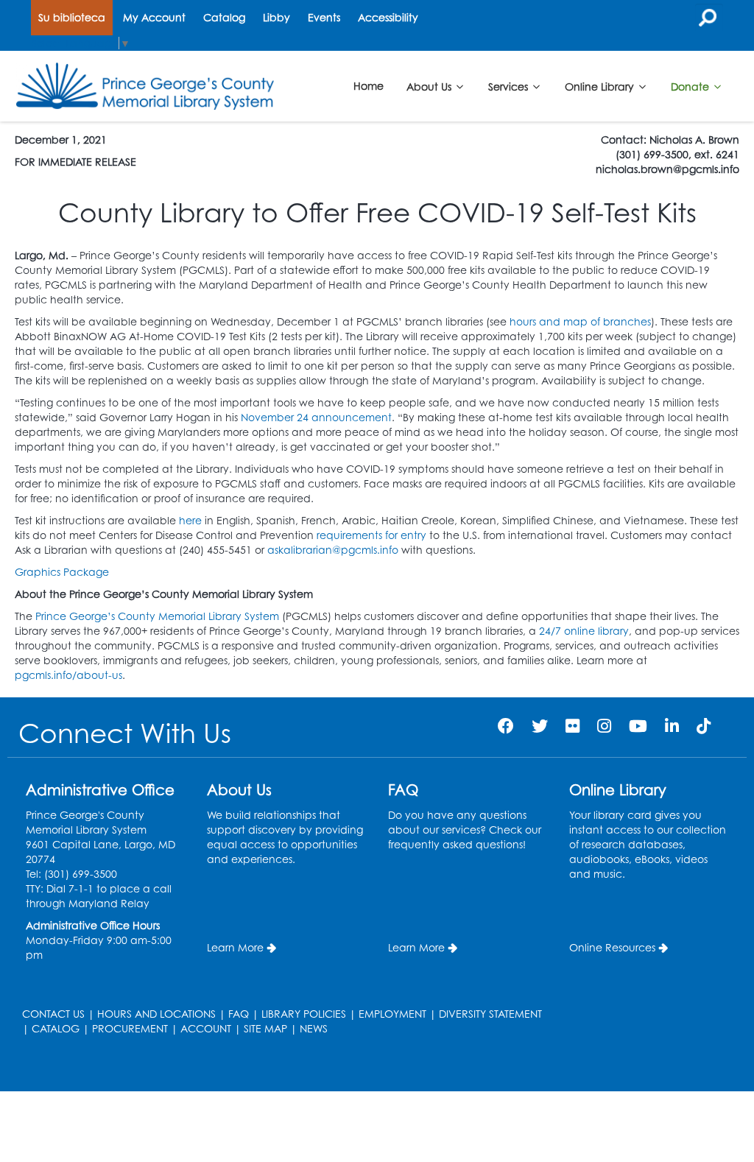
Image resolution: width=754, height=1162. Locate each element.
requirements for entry (371, 535)
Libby (276, 17)
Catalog (224, 17)
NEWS (314, 1028)
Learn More (235, 947)
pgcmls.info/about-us (68, 675)
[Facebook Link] (506, 726)
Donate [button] (691, 86)
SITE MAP (265, 1028)
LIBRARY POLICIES (303, 1013)
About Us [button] (430, 86)
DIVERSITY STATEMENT (490, 1013)
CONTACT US (53, 1013)
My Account (154, 17)
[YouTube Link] (638, 726)
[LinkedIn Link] (672, 726)
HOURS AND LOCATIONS (156, 1013)
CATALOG (56, 1028)
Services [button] (509, 86)
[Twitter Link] (540, 726)
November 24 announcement (316, 417)
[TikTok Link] (704, 726)
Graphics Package (62, 572)
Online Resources (612, 947)
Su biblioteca (71, 17)
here (190, 520)
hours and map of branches (580, 321)
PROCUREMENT (130, 1028)
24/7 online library (584, 630)
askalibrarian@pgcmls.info (332, 549)
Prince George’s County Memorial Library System (157, 616)
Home (368, 86)
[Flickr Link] (572, 726)
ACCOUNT (205, 1028)
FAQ (238, 1013)
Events (324, 17)
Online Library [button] (601, 86)
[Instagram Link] (604, 726)
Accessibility (388, 17)
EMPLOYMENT (392, 1013)
